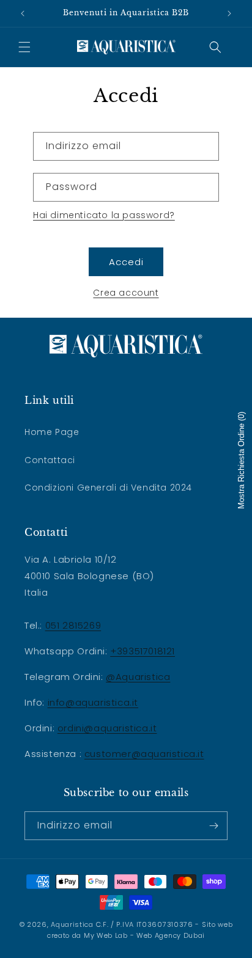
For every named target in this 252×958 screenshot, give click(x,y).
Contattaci (49, 460)
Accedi (126, 261)
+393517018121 (142, 651)
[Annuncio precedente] (22, 13)
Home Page (51, 432)
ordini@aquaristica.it (107, 728)
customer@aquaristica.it (144, 753)
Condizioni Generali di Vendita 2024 (108, 487)
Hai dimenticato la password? (104, 215)
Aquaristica (72, 924)
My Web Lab (106, 935)
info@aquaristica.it (93, 702)
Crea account (125, 293)
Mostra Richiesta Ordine (241, 460)
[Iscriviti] (213, 825)
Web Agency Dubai (170, 935)
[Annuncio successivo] (229, 13)
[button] (24, 47)
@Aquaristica (138, 676)
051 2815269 (73, 625)
